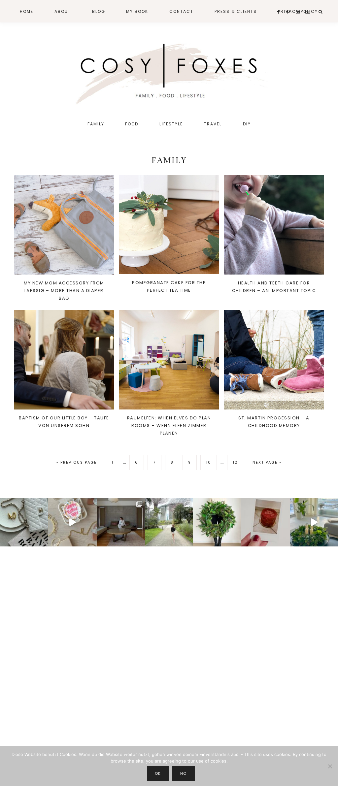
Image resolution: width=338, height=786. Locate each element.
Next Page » (267, 464)
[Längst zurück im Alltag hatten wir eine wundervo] (169, 522)
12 (237, 462)
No (183, 773)
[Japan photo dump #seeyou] (121, 522)
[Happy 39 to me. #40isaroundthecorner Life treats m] (72, 522)
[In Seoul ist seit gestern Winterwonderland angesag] (314, 522)
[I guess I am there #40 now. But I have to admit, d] (24, 522)
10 (211, 462)
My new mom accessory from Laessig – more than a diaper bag (64, 290)
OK (158, 773)
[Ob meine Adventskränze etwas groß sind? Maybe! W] (217, 522)
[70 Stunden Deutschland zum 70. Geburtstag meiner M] (265, 522)
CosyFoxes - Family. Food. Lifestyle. (169, 72)
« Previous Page (76, 464)
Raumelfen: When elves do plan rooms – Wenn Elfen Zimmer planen (169, 425)
